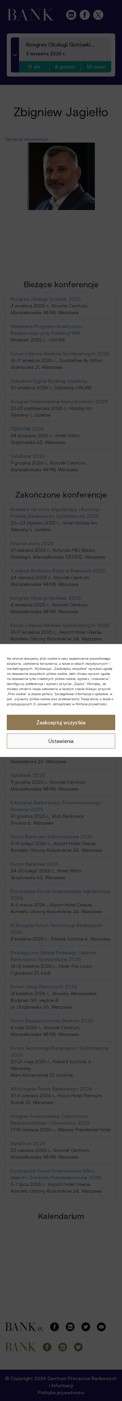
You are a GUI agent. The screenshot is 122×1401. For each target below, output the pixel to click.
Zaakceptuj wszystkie (61, 722)
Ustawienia (61, 741)
